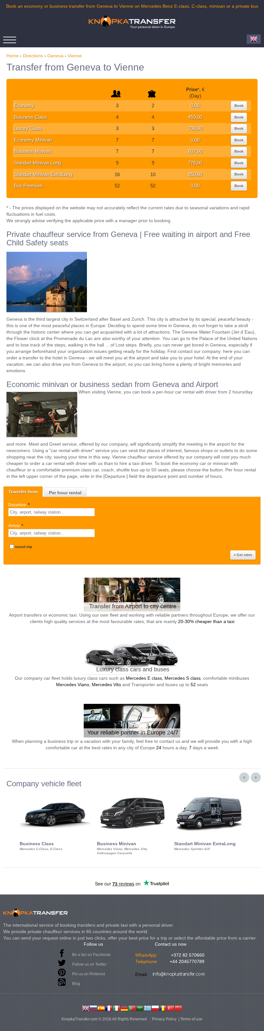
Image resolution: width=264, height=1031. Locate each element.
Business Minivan (32, 151)
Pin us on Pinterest (88, 974)
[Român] (163, 1007)
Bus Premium (28, 185)
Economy (24, 105)
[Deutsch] (124, 1007)
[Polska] (155, 1007)
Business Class (30, 117)
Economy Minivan (33, 140)
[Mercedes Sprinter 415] (209, 793)
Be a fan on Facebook (91, 954)
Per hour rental (65, 492)
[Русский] (93, 1007)
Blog (76, 983)
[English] (86, 1007)
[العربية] (140, 1007)
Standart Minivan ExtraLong (43, 174)
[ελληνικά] (147, 1007)
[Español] (101, 1007)
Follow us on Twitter (89, 964)
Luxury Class (28, 128)
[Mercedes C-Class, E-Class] (55, 793)
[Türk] (170, 1007)
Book (238, 106)
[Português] (132, 1007)
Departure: (19, 505)
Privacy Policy (164, 1019)
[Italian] (116, 1007)
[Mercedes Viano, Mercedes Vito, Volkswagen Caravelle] (132, 793)
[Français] (109, 1007)
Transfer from (23, 491)
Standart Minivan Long (37, 163)
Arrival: (15, 526)
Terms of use (191, 1019)
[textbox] (51, 512)
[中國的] (178, 1007)
